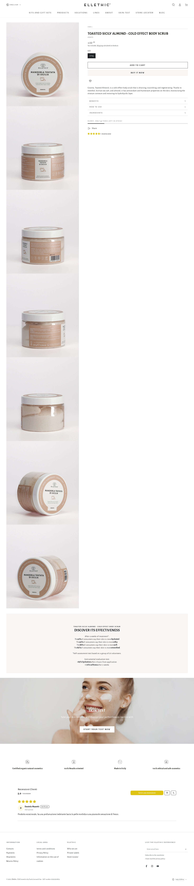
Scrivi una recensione (146, 793)
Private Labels (73, 853)
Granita (90, 37)
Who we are (72, 849)
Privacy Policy (42, 853)
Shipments (11, 857)
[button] (173, 5)
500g (92, 56)
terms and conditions (46, 849)
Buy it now (138, 73)
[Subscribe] (186, 849)
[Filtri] (167, 793)
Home (90, 27)
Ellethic (14, 879)
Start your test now (97, 729)
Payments (10, 853)
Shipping (100, 46)
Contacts (10, 849)
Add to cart (137, 65)
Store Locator (72, 857)
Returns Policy (12, 861)
